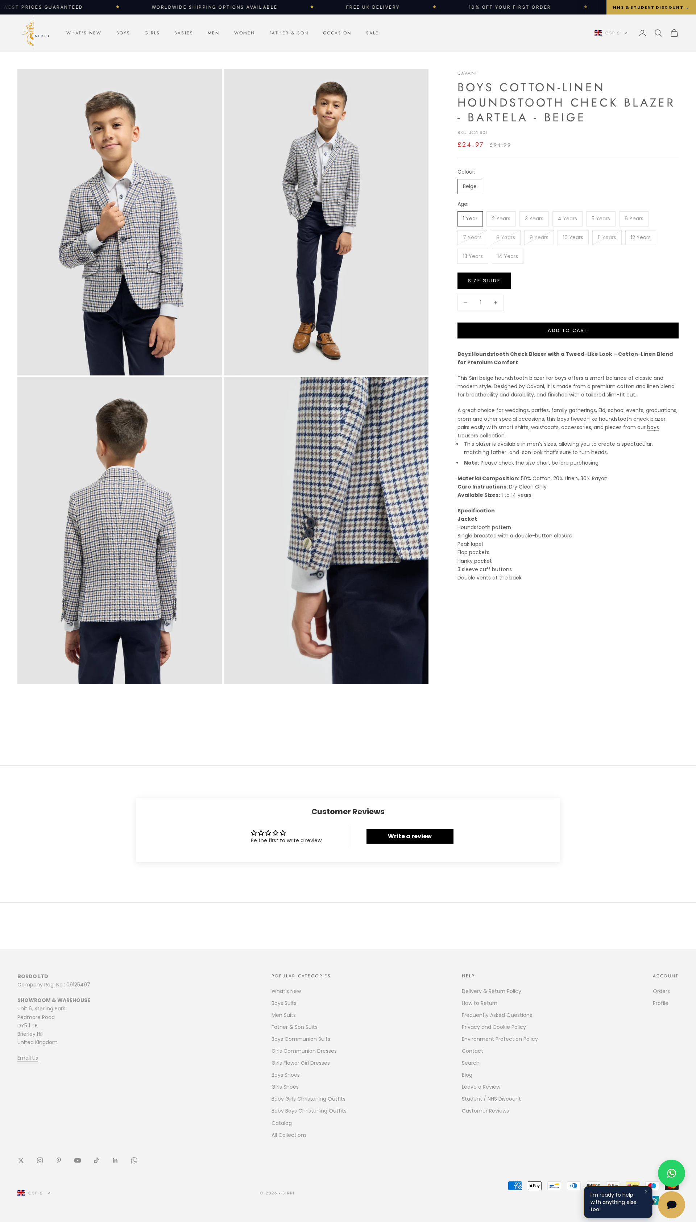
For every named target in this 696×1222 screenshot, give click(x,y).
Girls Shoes (285, 1086)
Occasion (337, 33)
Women (244, 33)
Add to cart (568, 330)
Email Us (27, 1057)
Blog (467, 1074)
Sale (372, 33)
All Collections (289, 1135)
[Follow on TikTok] (96, 1160)
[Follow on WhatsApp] (134, 1160)
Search (471, 1063)
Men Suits (284, 1015)
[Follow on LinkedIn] (115, 1160)
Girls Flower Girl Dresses (301, 1063)
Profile (660, 1003)
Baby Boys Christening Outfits (309, 1110)
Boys (123, 33)
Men (213, 33)
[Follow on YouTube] (77, 1160)
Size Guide (484, 280)
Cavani (467, 73)
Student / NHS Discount (491, 1098)
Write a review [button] (410, 836)
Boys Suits (284, 1003)
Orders (661, 991)
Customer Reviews (485, 1110)
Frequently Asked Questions (497, 1015)
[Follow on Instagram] (40, 1160)
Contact (472, 1051)
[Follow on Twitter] (21, 1160)
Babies (183, 33)
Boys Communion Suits (301, 1039)
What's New (84, 33)
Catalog (282, 1123)
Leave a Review (481, 1086)
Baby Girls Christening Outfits (308, 1098)
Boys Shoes (286, 1074)
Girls (152, 33)
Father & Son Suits (295, 1027)
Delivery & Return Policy (491, 991)
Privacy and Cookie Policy (494, 1027)
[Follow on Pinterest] (58, 1160)
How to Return (479, 1003)
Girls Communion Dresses (304, 1051)
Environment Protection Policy (500, 1039)
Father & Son (288, 33)
